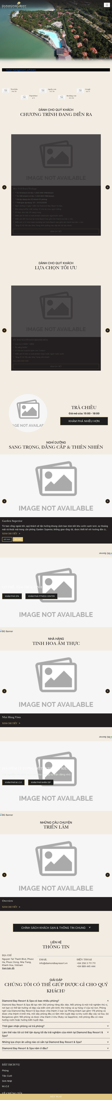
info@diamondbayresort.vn (53, 964)
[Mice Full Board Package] (56, 160)
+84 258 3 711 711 (86, 964)
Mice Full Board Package (25, 189)
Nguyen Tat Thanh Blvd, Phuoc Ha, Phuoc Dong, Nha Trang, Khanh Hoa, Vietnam (18, 963)
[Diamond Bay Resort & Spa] (14, 5)
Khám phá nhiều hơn (84, 421)
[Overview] (56, 866)
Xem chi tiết (56, 231)
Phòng (5, 1071)
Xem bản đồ (8, 969)
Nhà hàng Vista (11, 718)
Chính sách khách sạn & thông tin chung (53, 928)
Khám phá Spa (12, 597)
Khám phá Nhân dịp (41, 783)
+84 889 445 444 (86, 967)
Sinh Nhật (7, 1082)
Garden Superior (12, 521)
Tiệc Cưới (7, 1076)
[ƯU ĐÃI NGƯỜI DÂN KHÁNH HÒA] (56, 311)
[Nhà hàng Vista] (56, 683)
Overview (7, 902)
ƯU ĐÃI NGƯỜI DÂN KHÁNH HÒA (30, 340)
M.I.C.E (5, 1087)
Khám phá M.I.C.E (13, 783)
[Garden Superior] (56, 485)
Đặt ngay (7, 539)
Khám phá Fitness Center (41, 597)
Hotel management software (21, 69)
